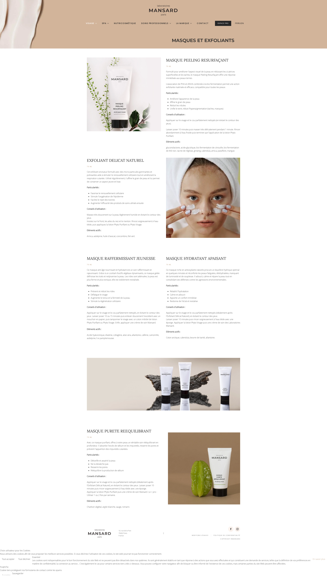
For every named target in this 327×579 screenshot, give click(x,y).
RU (239, 23)
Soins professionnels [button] (154, 23)
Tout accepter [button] (8, 559)
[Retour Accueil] (163, 10)
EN (242, 23)
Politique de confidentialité (227, 535)
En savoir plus (319, 559)
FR (236, 23)
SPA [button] (104, 23)
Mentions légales (200, 535)
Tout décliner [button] (24, 559)
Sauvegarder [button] (18, 573)
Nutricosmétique (125, 23)
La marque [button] (182, 23)
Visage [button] (90, 23)
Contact (203, 23)
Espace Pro (223, 23)
